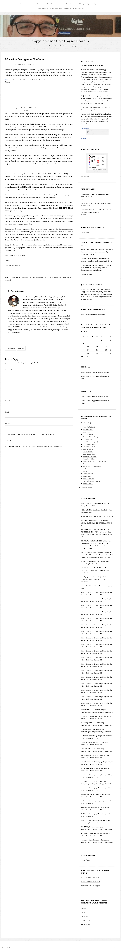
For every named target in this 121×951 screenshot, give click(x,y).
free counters (85, 177)
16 (106, 347)
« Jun (82, 356)
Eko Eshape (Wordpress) (90, 442)
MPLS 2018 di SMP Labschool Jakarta (101, 516)
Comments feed (85, 920)
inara (82, 586)
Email (7, 412)
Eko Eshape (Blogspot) (90, 444)
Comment (8, 370)
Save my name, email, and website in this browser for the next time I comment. (31, 434)
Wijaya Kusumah (33, 65)
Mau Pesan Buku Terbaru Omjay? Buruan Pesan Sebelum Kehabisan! (96, 570)
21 (97, 350)
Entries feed (84, 916)
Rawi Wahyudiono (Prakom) (91, 481)
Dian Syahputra (85, 577)
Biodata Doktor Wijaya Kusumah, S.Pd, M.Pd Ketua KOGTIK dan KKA (61, 8)
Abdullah (84, 814)
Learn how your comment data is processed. (47, 446)
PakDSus (84, 736)
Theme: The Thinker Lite (9, 948)
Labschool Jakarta (86, 488)
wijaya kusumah (24, 4)
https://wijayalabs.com (12, 265)
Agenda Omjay (99, 4)
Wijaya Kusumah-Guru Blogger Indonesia (60, 41)
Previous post (11, 348)
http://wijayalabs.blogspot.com (90, 877)
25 (83, 353)
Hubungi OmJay (84, 4)
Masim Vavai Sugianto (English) (92, 466)
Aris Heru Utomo (88, 434)
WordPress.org (85, 924)
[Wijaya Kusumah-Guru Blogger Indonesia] (60, 26)
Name (7, 401)
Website (7, 423)
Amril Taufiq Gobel (89, 427)
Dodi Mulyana (87, 439)
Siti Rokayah (85, 794)
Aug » (87, 356)
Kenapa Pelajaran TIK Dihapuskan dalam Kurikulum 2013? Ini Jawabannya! (93, 579)
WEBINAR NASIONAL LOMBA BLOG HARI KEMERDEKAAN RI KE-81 (96, 522)
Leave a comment (11, 65)
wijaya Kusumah (86, 520)
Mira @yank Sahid (88, 474)
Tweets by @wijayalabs (88, 423)
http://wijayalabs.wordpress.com (99, 110)
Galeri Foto (69, 4)
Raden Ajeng (87, 476)
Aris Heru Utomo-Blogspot (91, 437)
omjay (52, 277)
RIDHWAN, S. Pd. (87, 827)
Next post (21, 348)
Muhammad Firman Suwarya (90, 840)
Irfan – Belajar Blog (89, 454)
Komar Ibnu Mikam (89, 459)
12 (88, 347)
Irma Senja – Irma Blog (90, 456)
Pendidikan (38, 4)
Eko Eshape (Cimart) (89, 447)
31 (110, 353)
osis (55, 277)
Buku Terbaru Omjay (54, 4)
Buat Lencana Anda (85, 138)
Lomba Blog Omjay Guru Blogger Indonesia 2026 (96, 203)
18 (83, 350)
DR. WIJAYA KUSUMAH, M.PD (91, 541)
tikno (82, 561)
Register (83, 908)
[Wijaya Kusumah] (97, 132)
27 (92, 353)
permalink (8, 280)
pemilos (59, 277)
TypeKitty (84, 516)
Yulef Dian (86, 432)
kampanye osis (38, 277)
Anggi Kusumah (88, 429)
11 (83, 347)
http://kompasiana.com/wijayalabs (98, 92)
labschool (46, 277)
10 (110, 343)
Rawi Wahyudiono (88, 479)
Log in (83, 912)
